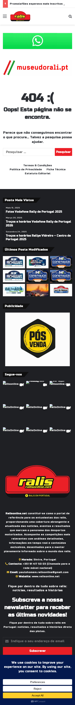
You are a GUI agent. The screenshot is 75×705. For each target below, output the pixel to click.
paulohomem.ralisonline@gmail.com (43, 572)
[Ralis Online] (20, 16)
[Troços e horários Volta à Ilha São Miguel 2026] (14, 276)
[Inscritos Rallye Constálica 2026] (61, 276)
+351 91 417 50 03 (34, 563)
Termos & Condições (37, 165)
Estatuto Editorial (37, 173)
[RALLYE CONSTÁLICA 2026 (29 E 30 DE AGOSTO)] (38, 276)
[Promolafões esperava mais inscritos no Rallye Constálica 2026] (61, 262)
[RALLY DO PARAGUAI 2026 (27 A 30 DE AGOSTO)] (61, 290)
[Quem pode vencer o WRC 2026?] (38, 290)
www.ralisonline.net (46, 576)
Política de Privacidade (26, 169)
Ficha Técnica (56, 169)
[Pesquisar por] (70, 17)
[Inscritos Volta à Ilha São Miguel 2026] (14, 262)
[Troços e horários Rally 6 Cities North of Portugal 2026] (38, 262)
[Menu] (5, 17)
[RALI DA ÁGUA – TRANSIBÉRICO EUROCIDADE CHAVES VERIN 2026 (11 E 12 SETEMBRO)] (14, 290)
